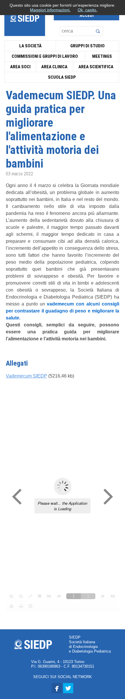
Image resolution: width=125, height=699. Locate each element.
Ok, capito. (87, 10)
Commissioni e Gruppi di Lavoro (45, 56)
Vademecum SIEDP (26, 375)
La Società (30, 45)
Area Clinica (54, 66)
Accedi (87, 15)
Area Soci (20, 66)
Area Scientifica (95, 66)
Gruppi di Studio (87, 45)
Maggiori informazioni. (50, 10)
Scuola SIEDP (62, 77)
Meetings (102, 56)
